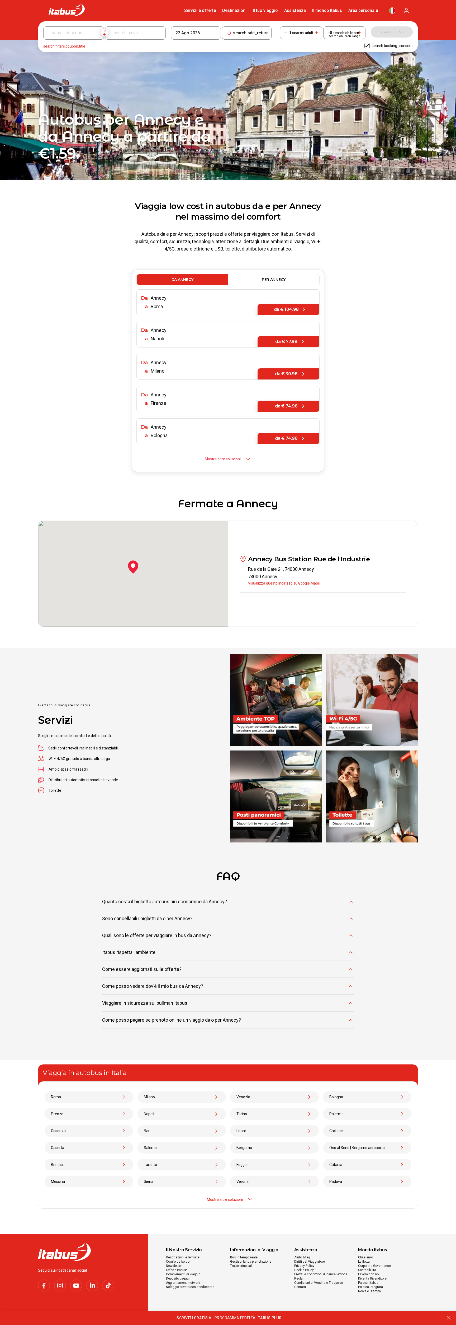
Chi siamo (365, 1257)
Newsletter (174, 1266)
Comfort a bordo (177, 1261)
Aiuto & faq (302, 1257)
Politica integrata (370, 1287)
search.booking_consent (392, 46)
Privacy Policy (304, 1266)
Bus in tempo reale (244, 1257)
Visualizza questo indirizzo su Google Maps (284, 583)
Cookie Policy (304, 1270)
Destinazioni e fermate (183, 1257)
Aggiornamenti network (183, 1283)
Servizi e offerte (200, 10)
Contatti (300, 1287)
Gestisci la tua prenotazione (250, 1261)
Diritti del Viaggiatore (309, 1261)
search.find (391, 32)
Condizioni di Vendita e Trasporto (318, 1283)
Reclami (300, 1278)
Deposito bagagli (178, 1278)
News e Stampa (369, 1291)
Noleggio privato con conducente (190, 1287)
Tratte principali (241, 1266)
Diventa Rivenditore (372, 1278)
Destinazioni (234, 10)
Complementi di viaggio (183, 1274)
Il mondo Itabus (327, 10)
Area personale (363, 10)
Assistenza (295, 10)
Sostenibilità (367, 1270)
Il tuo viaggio (265, 10)
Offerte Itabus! (176, 1270)
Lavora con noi (368, 1274)
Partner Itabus (368, 1283)
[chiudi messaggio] (448, 1318)
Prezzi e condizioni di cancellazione (320, 1274)
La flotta (364, 1261)
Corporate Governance (374, 1266)
